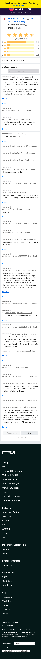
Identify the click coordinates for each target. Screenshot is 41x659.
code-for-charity (18, 25)
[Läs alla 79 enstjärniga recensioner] (20, 55)
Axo (15, 134)
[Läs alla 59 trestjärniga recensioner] (20, 48)
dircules (17, 239)
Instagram (7, 597)
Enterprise (7, 565)
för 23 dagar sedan (31, 146)
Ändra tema (6, 648)
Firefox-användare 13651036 (16, 183)
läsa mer (5, 98)
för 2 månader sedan (22, 192)
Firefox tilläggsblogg (12, 471)
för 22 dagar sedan (23, 119)
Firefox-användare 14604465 (16, 304)
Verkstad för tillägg (11, 475)
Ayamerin (17, 400)
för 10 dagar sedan (24, 110)
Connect (6, 577)
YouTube (6, 601)
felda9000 (9, 367)
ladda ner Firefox (19, 5)
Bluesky (6, 609)
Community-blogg (10, 488)
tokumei (17, 334)
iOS (4, 525)
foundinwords (10, 119)
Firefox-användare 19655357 (16, 256)
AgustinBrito (9, 209)
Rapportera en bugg (11, 496)
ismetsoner (18, 146)
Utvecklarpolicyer (10, 483)
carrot (16, 407)
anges (16, 629)
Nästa (29, 433)
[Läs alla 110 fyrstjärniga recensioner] (20, 45)
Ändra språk (6, 644)
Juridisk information (9, 625)
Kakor (15, 622)
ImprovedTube (14, 28)
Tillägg (12, 12)
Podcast (6, 613)
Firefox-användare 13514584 (16, 223)
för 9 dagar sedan (28, 77)
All (3, 537)
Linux (4, 533)
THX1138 (17, 383)
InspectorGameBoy (12, 169)
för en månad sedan (28, 153)
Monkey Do (9, 192)
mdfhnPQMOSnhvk (12, 232)
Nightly (5, 549)
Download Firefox (10, 512)
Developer (7, 585)
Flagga (4, 103)
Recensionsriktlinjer (11, 500)
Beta (4, 553)
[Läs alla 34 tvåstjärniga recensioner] (20, 51)
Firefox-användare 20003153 (16, 327)
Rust (16, 160)
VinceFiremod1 (10, 313)
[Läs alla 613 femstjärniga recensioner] (20, 42)
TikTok (5, 605)
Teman (20, 12)
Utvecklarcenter (10, 479)
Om (4, 467)
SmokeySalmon (10, 110)
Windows (6, 516)
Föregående (12, 433)
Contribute (7, 581)
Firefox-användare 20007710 (16, 270)
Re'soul (17, 77)
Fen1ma (17, 153)
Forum (5, 492)
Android (6, 529)
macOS (5, 520)
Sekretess (6, 622)
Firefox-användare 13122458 (16, 376)
